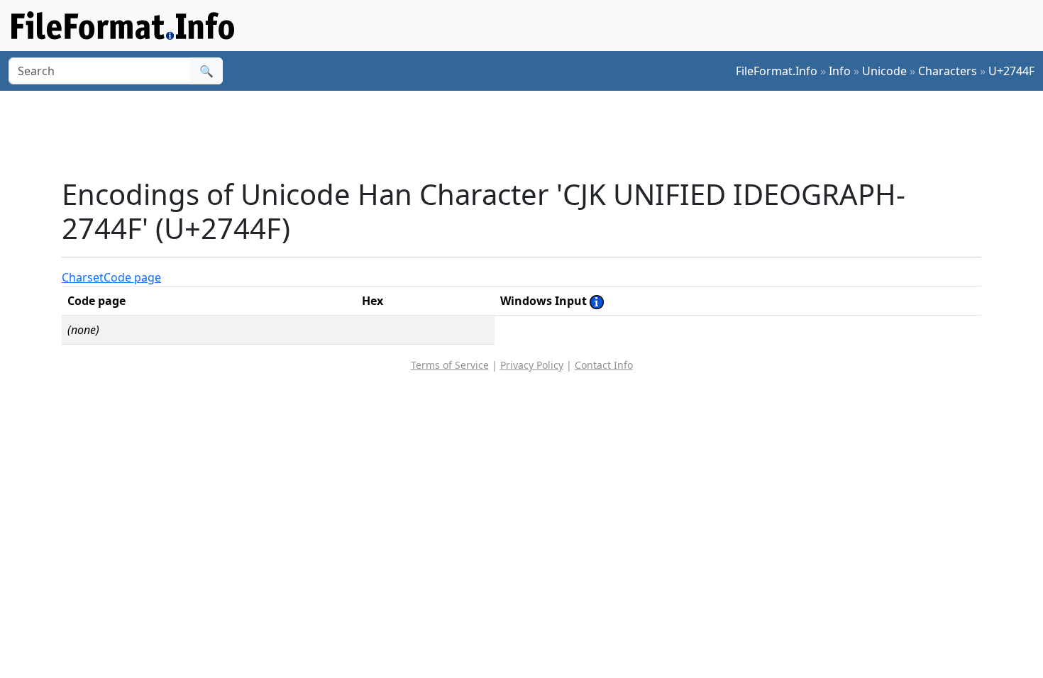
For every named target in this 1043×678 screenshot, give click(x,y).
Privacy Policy (531, 365)
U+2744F (1011, 71)
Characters (947, 71)
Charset (83, 277)
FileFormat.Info (776, 71)
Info (840, 71)
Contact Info (604, 365)
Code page (132, 277)
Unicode (884, 71)
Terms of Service (450, 365)
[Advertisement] (530, 134)
